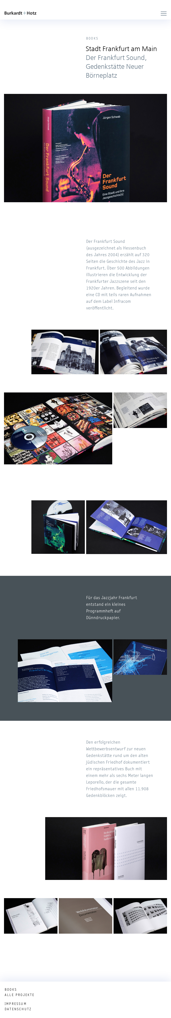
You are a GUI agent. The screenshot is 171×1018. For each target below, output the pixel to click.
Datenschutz (18, 1009)
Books (11, 990)
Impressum (16, 1004)
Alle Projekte (20, 995)
